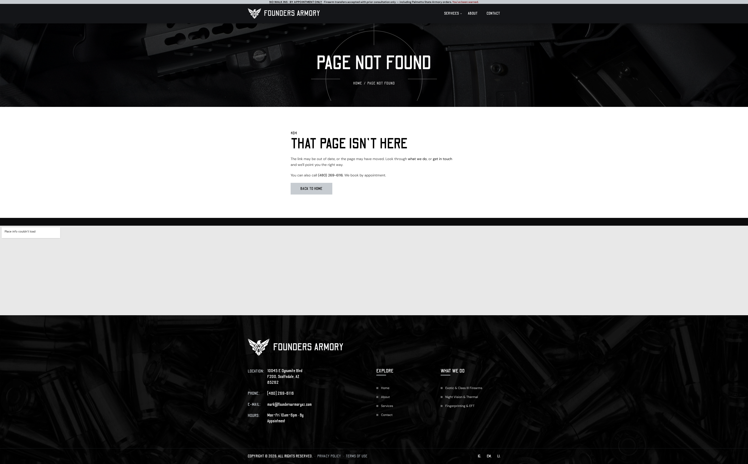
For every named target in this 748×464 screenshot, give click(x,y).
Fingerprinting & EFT (460, 406)
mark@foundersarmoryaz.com (289, 404)
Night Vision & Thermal (461, 397)
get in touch (442, 159)
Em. (489, 456)
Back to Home (311, 189)
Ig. (479, 456)
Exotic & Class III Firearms (463, 388)
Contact (493, 13)
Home (357, 83)
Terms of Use (357, 456)
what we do (417, 159)
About (473, 13)
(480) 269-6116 (330, 175)
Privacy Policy (329, 456)
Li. (498, 456)
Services (451, 13)
